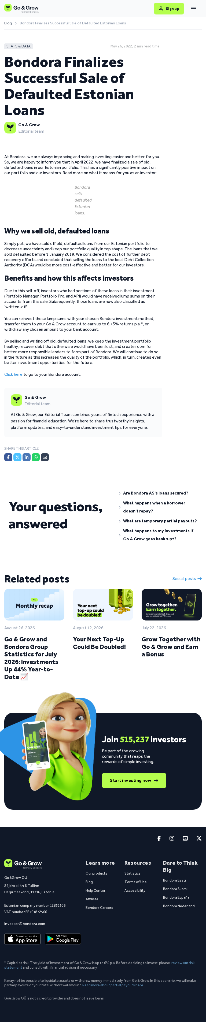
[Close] (193, 8)
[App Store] (22, 939)
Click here (13, 374)
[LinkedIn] (27, 457)
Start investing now (130, 780)
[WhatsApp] (36, 457)
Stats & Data (18, 46)
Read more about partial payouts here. (113, 985)
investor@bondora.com (24, 923)
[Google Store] (63, 939)
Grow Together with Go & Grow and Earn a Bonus (171, 646)
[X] (17, 457)
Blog (8, 23)
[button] (158, 493)
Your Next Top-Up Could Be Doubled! (99, 643)
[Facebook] (8, 457)
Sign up (172, 8)
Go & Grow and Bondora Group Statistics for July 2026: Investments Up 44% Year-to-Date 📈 (31, 658)
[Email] (45, 457)
